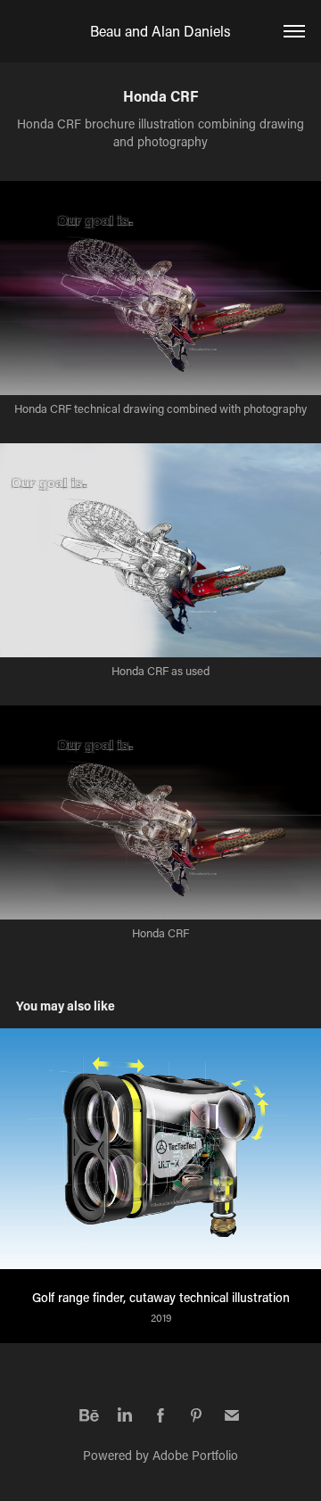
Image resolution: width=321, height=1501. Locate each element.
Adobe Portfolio (195, 1455)
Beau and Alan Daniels (160, 30)
